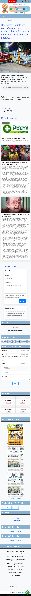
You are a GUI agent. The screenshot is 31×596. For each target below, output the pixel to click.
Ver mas (15, 508)
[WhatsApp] (17, 1)
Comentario (8, 282)
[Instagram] (26, 1)
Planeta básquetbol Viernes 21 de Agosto (13, 138)
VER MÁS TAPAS (15, 498)
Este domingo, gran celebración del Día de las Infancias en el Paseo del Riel (14, 163)
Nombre (7, 275)
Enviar (22, 301)
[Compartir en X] (8, 111)
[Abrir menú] (3, 16)
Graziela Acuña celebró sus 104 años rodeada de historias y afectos (15, 215)
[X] (20, 1)
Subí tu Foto (6, 508)
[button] (7, 1)
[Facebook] (23, 1)
